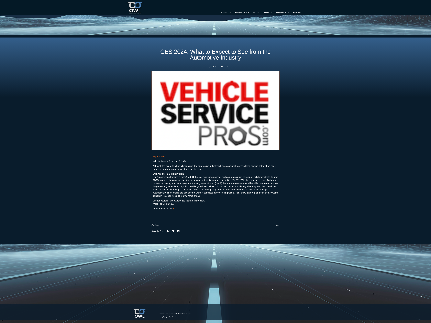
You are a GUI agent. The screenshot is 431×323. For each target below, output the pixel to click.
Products (224, 12)
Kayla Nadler (159, 156)
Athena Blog (298, 12)
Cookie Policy (173, 317)
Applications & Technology (245, 12)
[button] (168, 231)
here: (175, 208)
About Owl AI (281, 12)
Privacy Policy (163, 317)
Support (266, 12)
